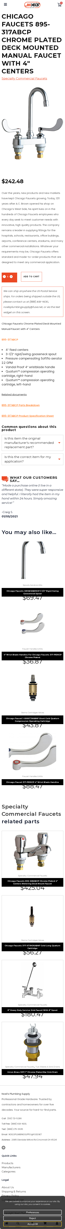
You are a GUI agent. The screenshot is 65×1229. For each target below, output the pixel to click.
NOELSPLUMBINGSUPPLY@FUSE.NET (25, 1134)
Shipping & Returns (14, 1191)
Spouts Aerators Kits (32, 585)
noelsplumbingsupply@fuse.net (23, 307)
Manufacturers (11, 1167)
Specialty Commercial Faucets (24, 78)
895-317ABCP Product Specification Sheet (28, 416)
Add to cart (32, 276)
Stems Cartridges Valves (32, 712)
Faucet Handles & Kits (32, 649)
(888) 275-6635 (15, 1129)
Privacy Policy (10, 1195)
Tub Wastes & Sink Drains (48, 1066)
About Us (8, 1187)
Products (7, 1163)
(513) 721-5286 (14, 1118)
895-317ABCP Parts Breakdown (21, 405)
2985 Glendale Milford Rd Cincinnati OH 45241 (34, 1139)
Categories (8, 1171)
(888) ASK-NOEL (39, 301)
